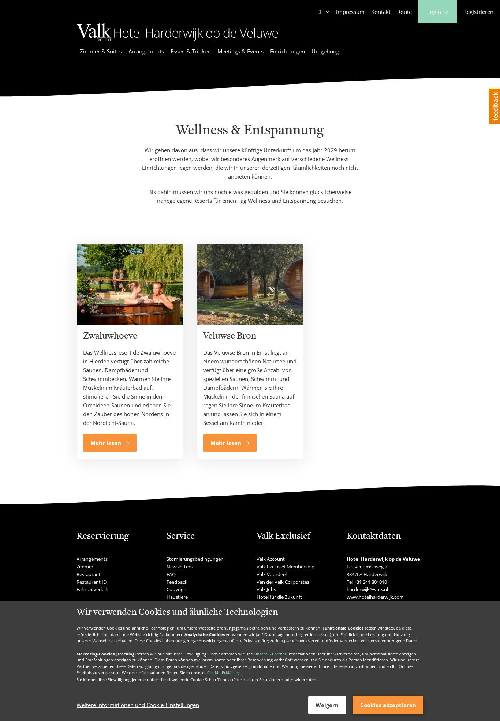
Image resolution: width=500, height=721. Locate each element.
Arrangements (146, 51)
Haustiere (177, 597)
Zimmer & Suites (101, 51)
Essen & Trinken (191, 51)
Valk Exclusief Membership (285, 566)
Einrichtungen (287, 51)
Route (404, 11)
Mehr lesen (106, 443)
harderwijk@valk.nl (367, 589)
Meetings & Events (240, 51)
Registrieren (478, 11)
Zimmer (85, 566)
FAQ (171, 574)
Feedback (177, 582)
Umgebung (325, 51)
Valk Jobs (266, 589)
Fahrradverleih (92, 589)
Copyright (177, 589)
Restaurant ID (92, 582)
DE (320, 11)
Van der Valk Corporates (283, 582)
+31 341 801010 (370, 582)
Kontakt (381, 11)
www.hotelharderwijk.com (375, 597)
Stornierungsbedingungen (195, 559)
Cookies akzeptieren (388, 705)
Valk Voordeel (272, 574)
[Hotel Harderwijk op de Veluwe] (177, 42)
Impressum (350, 11)
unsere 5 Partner (270, 653)
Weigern (327, 705)
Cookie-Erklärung (223, 673)
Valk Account (271, 559)
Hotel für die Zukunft (279, 597)
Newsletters (180, 566)
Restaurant (89, 574)
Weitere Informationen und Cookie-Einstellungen (138, 705)
